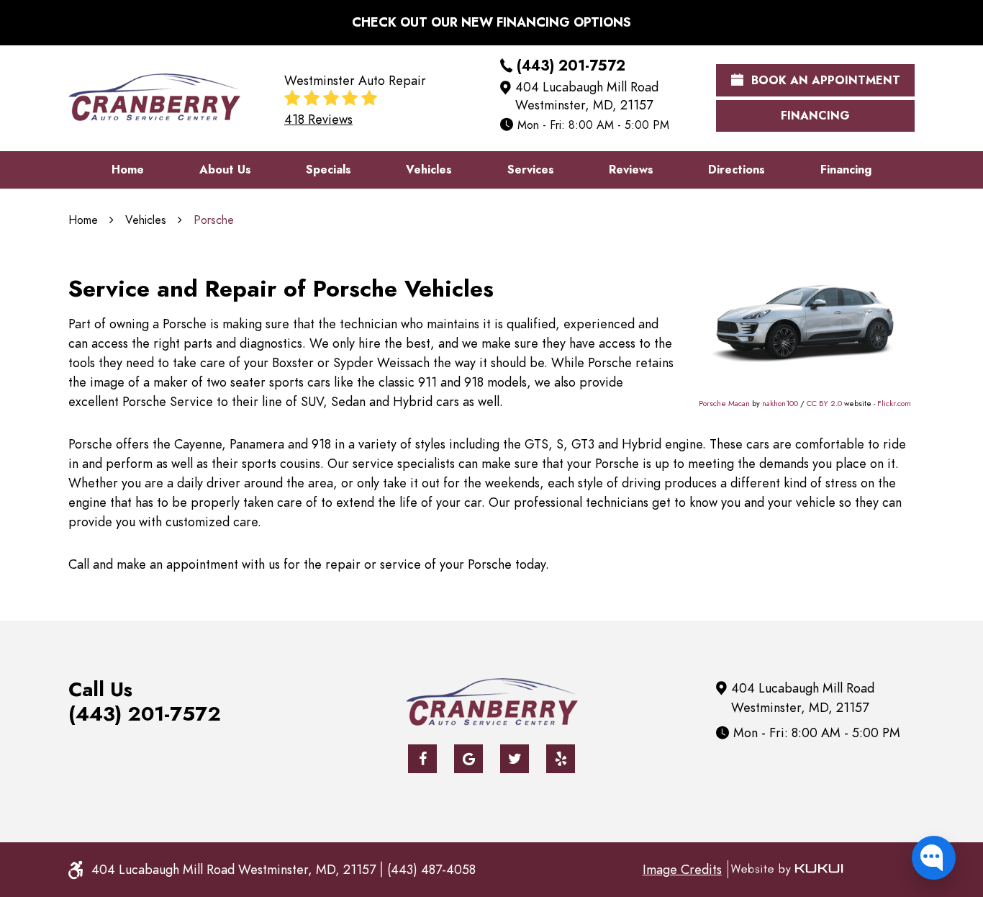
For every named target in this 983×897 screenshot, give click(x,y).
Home (128, 170)
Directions (736, 170)
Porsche (214, 220)
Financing (815, 116)
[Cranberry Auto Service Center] (154, 97)
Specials (328, 170)
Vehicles (429, 170)
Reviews (631, 170)
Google (468, 758)
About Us (225, 170)
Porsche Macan (724, 403)
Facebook (422, 758)
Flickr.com (894, 403)
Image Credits (682, 869)
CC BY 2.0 (824, 403)
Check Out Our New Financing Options (491, 22)
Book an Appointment (824, 81)
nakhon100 (780, 403)
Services (530, 170)
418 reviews (318, 119)
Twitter (514, 758)
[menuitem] (128, 170)
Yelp (560, 758)
